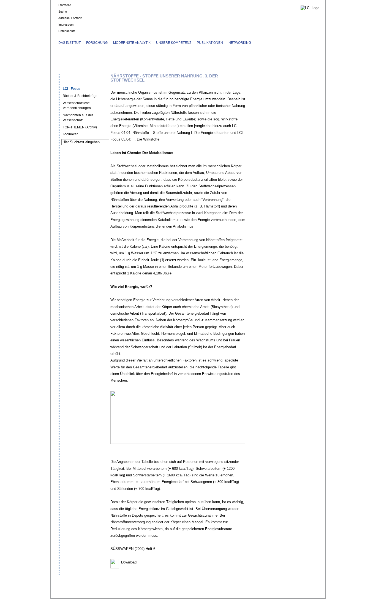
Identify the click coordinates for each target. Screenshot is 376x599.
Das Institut (69, 42)
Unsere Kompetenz (173, 42)
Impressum (65, 24)
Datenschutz (66, 31)
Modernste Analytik (132, 42)
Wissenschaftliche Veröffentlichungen (77, 105)
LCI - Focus (71, 89)
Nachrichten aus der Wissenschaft (78, 117)
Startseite (64, 5)
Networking (239, 42)
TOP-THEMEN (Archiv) (80, 127)
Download (129, 562)
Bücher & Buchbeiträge (80, 96)
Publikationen (210, 42)
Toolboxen (70, 134)
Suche (62, 11)
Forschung (97, 42)
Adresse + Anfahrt (70, 18)
